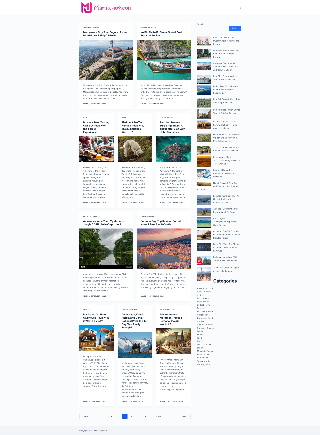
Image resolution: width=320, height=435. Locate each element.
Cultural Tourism (91, 27)
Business (201, 308)
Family (85, 310)
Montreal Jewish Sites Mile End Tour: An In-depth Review (225, 53)
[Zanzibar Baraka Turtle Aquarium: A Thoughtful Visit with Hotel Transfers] (173, 149)
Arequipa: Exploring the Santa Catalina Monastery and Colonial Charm (225, 66)
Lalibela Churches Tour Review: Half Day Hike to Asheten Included (225, 124)
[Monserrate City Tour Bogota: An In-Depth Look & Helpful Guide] (106, 60)
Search (200, 24)
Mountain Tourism (205, 351)
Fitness (200, 334)
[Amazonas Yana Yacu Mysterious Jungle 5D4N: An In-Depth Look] (106, 248)
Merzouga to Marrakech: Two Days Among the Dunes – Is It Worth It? (226, 160)
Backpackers (203, 298)
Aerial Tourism (204, 291)
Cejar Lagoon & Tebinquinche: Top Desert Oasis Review (225, 221)
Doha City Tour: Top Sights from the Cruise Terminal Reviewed (226, 247)
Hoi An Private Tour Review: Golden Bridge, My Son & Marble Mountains (226, 137)
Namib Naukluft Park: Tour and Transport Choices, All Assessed (217, 186)
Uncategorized (204, 364)
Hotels (200, 341)
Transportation (204, 361)
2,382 (158, 416)
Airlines (200, 295)
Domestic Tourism (205, 328)
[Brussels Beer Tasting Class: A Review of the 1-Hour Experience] (96, 149)
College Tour (203, 315)
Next (184, 416)
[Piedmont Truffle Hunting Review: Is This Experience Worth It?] (135, 149)
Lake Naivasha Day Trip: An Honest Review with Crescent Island (226, 199)
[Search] (240, 7)
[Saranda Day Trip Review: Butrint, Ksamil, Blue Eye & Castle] (164, 248)
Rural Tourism (203, 354)
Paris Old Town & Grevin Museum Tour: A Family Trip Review (226, 40)
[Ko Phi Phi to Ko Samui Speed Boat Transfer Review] (164, 60)
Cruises (200, 321)
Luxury (200, 347)
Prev (86, 416)
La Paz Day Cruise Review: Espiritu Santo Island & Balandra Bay (225, 89)
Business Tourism (205, 311)
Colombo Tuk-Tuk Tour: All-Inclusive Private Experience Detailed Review (226, 234)
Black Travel (203, 301)
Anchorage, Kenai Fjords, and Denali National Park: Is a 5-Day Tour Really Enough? (134, 321)
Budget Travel (203, 305)
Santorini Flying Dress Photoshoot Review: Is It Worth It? (224, 173)
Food (85, 117)
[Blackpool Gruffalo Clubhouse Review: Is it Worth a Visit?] (96, 338)
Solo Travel (202, 357)
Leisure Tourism (166, 117)
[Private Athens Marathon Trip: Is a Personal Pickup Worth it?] (173, 341)
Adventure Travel (148, 27)
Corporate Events (205, 318)
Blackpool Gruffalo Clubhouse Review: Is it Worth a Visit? (96, 317)
